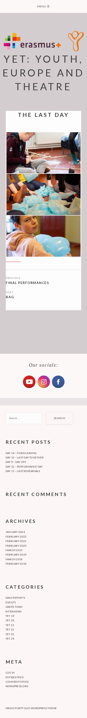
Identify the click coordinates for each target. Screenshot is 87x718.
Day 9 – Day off (16, 462)
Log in (10, 672)
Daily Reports (15, 597)
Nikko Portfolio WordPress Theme (31, 708)
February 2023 (16, 536)
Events (11, 602)
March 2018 (14, 559)
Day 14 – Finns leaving (21, 453)
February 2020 (16, 545)
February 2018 (16, 563)
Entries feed (14, 677)
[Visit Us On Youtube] (29, 388)
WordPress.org (17, 686)
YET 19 (10, 616)
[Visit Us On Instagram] (43, 388)
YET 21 (10, 625)
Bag (10, 297)
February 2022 (16, 541)
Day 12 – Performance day (24, 466)
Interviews (13, 611)
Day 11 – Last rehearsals (23, 471)
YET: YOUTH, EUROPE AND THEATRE (43, 72)
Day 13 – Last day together (25, 457)
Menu (43, 6)
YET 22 (10, 629)
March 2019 (14, 550)
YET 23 (10, 634)
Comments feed (17, 681)
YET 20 (10, 620)
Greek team (14, 606)
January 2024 (15, 532)
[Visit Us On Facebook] (58, 388)
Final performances (27, 283)
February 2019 (16, 554)
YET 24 (10, 638)
